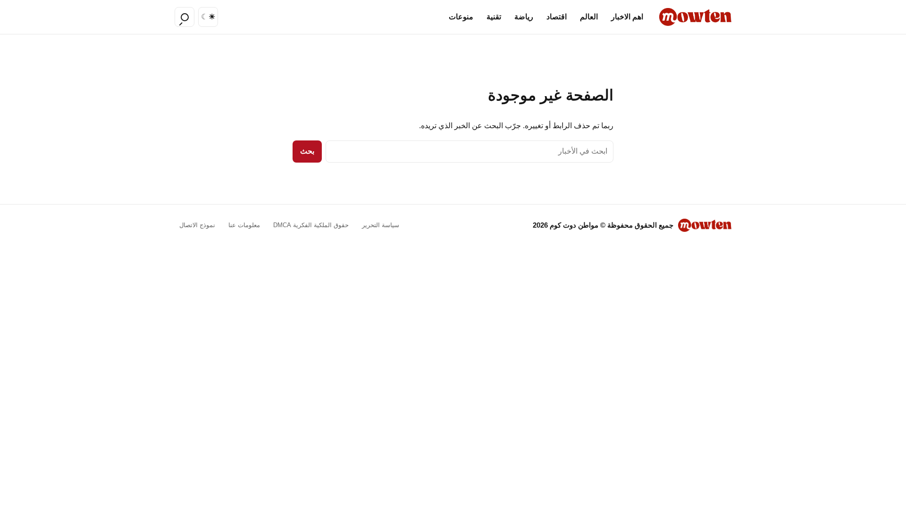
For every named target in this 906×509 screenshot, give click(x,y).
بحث (307, 151)
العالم (589, 17)
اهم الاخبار (627, 17)
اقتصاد (556, 17)
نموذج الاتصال (197, 225)
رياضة (523, 17)
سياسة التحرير (380, 225)
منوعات (461, 17)
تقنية (494, 17)
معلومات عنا (244, 225)
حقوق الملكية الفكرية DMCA (311, 225)
